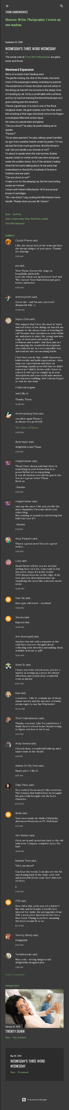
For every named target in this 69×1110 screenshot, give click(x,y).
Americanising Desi (26, 413)
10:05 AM (19, 310)
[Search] (62, 5)
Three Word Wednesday (38, 57)
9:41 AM (19, 826)
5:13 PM (19, 756)
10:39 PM (19, 588)
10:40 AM (20, 709)
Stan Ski (20, 598)
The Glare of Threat (26, 427)
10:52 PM (19, 608)
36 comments (23, 1072)
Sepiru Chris (22, 319)
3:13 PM (19, 529)
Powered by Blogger (37, 1099)
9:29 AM (19, 256)
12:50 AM (19, 627)
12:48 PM (19, 404)
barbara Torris (23, 860)
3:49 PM (19, 891)
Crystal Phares (23, 240)
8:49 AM (19, 804)
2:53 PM (19, 967)
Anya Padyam (23, 538)
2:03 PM (19, 432)
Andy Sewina (22, 743)
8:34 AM (19, 683)
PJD (17, 900)
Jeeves (19, 617)
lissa (17, 693)
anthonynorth (23, 296)
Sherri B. (20, 664)
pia (17, 265)
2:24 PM (19, 734)
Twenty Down (14, 1031)
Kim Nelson (22, 835)
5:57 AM (19, 775)
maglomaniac (23, 461)
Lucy (18, 560)
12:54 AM (19, 655)
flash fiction (35, 218)
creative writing (18, 218)
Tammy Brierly (23, 935)
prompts (44, 218)
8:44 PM (19, 925)
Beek (18, 813)
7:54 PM (19, 551)
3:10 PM (19, 492)
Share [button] (7, 214)
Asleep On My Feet (26, 765)
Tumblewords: (23, 954)
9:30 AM (19, 287)
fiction (27, 218)
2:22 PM (19, 451)
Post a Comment (15, 974)
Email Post (17, 214)
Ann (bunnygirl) (24, 636)
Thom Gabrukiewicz (16, 12)
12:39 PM (19, 851)
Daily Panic (21, 784)
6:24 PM (19, 945)
